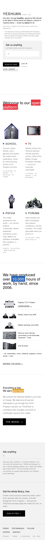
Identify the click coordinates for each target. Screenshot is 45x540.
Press (6, 528)
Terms (15, 536)
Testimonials (18, 528)
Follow (30, 528)
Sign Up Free (11, 64)
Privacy (6, 536)
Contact (17, 532)
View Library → (10, 69)
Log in (24, 63)
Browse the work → (13, 364)
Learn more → (25, 306)
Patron (6, 532)
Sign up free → (14, 513)
